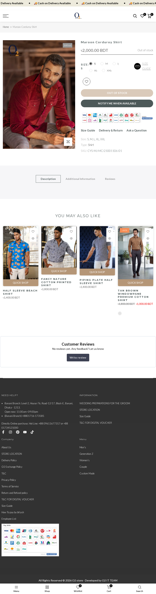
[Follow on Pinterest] (17, 432)
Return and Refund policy (15, 492)
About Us (6, 447)
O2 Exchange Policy (12, 466)
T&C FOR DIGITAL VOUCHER (96, 422)
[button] (143, 66)
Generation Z (86, 453)
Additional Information (80, 178)
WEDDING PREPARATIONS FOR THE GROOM (105, 403)
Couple (83, 466)
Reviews (110, 178)
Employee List (9, 518)
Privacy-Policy (9, 479)
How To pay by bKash (13, 512)
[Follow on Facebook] (3, 432)
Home (6, 26)
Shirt (91, 144)
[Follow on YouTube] (25, 432)
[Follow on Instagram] (10, 432)
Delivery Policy (9, 460)
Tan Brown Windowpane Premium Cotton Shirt (133, 295)
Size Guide (88, 130)
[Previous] (6, 254)
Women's (85, 460)
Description (48, 178)
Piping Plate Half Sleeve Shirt (96, 282)
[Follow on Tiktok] (32, 432)
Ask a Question (137, 130)
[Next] (149, 254)
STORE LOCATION (90, 409)
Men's (83, 447)
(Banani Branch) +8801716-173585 (24, 415)
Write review (78, 357)
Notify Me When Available (117, 103)
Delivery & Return (111, 130)
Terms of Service (10, 486)
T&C (4, 473)
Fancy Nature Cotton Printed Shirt (56, 282)
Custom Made (87, 473)
